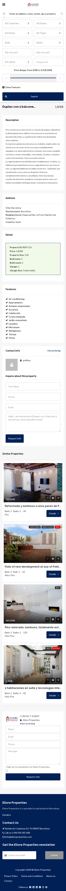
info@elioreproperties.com (18, 836)
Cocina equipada (17, 316)
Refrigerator (15, 330)
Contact (8, 880)
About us (50, 876)
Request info (14, 438)
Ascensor (13, 309)
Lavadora (13, 323)
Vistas (12, 337)
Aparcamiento (16, 302)
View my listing (53, 350)
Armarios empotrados (19, 306)
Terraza (12, 334)
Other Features (12, 87)
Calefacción (14, 313)
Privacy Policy (11, 876)
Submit (54, 855)
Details (53, 513)
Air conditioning (17, 299)
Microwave (14, 327)
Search (34, 96)
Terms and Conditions (32, 876)
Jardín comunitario (18, 320)
